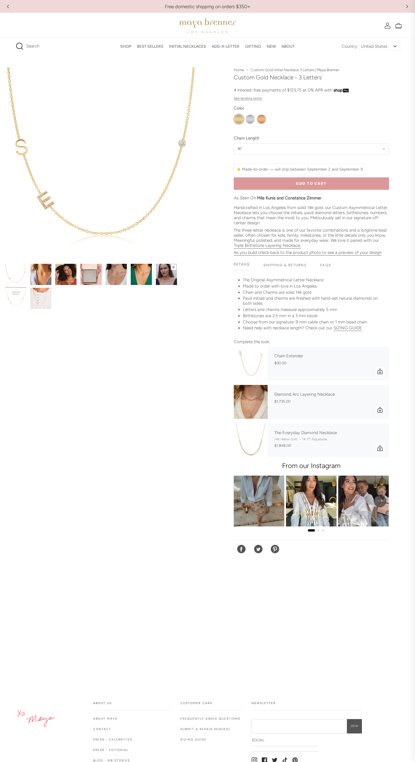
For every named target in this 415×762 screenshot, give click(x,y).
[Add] (380, 371)
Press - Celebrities (112, 739)
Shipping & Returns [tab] (285, 265)
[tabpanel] (311, 306)
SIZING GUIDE (347, 327)
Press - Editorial (110, 750)
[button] (125, 46)
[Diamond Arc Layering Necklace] (251, 402)
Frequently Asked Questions (210, 718)
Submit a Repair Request (205, 729)
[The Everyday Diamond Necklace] (251, 440)
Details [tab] (242, 264)
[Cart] (398, 25)
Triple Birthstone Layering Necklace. (267, 245)
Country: (350, 46)
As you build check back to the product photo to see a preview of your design (308, 252)
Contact (102, 729)
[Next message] (407, 6)
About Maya (105, 718)
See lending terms (248, 98)
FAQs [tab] (325, 265)
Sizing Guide (193, 739)
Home (239, 70)
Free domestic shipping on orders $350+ (207, 6)
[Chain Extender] (251, 363)
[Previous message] (8, 6)
